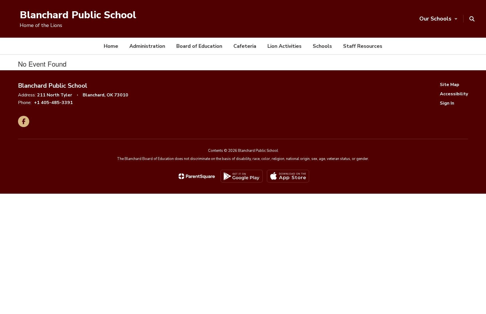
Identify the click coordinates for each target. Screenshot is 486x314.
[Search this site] (472, 19)
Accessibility (454, 94)
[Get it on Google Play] (241, 176)
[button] (438, 18)
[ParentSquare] (196, 176)
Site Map (449, 85)
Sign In (447, 103)
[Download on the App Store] (288, 176)
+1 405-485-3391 (53, 103)
